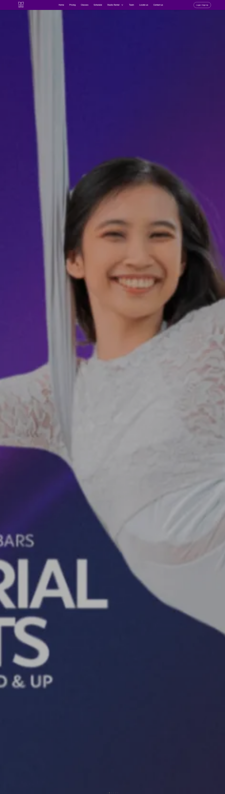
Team (131, 5)
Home (61, 5)
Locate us (143, 5)
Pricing (72, 5)
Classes (84, 5)
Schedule (98, 5)
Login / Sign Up (202, 5)
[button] (122, 5)
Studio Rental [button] (113, 5)
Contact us (158, 5)
